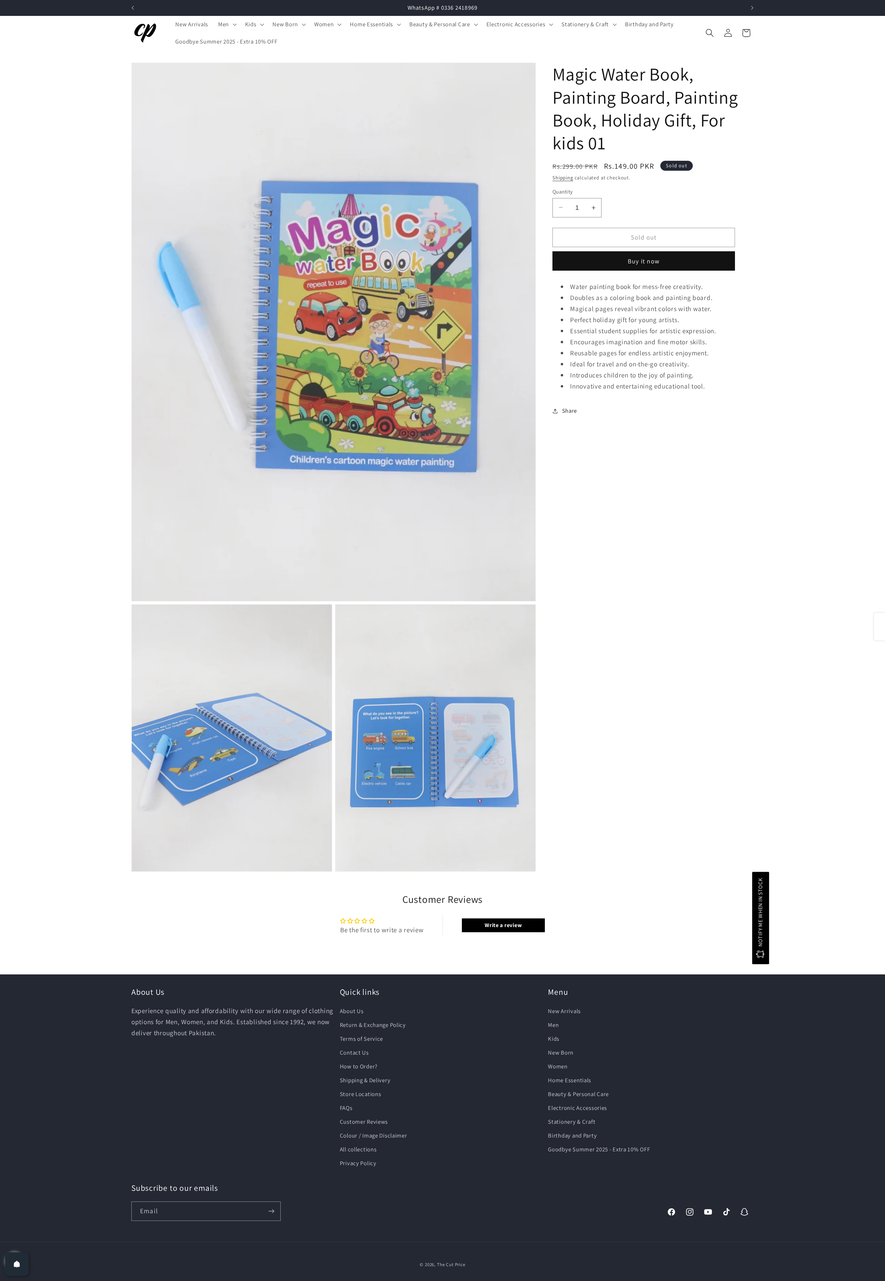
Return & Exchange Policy (373, 1025)
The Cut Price (451, 1265)
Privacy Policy (358, 1163)
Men (553, 1025)
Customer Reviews (364, 1122)
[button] (226, 24)
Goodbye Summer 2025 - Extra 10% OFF (599, 1149)
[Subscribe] (271, 1211)
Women (558, 1066)
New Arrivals (564, 1011)
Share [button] (569, 410)
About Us (352, 1011)
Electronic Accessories (577, 1108)
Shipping (562, 177)
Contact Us (354, 1053)
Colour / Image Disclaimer (373, 1135)
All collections (358, 1149)
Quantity (562, 191)
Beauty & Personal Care (578, 1094)
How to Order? (359, 1066)
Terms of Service (361, 1039)
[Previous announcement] (132, 8)
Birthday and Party (572, 1135)
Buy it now (644, 261)
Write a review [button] (503, 925)
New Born (561, 1053)
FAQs (346, 1108)
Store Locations (360, 1094)
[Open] (17, 1264)
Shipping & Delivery (365, 1080)
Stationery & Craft (571, 1122)
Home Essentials (569, 1080)
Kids (553, 1039)
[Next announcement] (752, 8)
